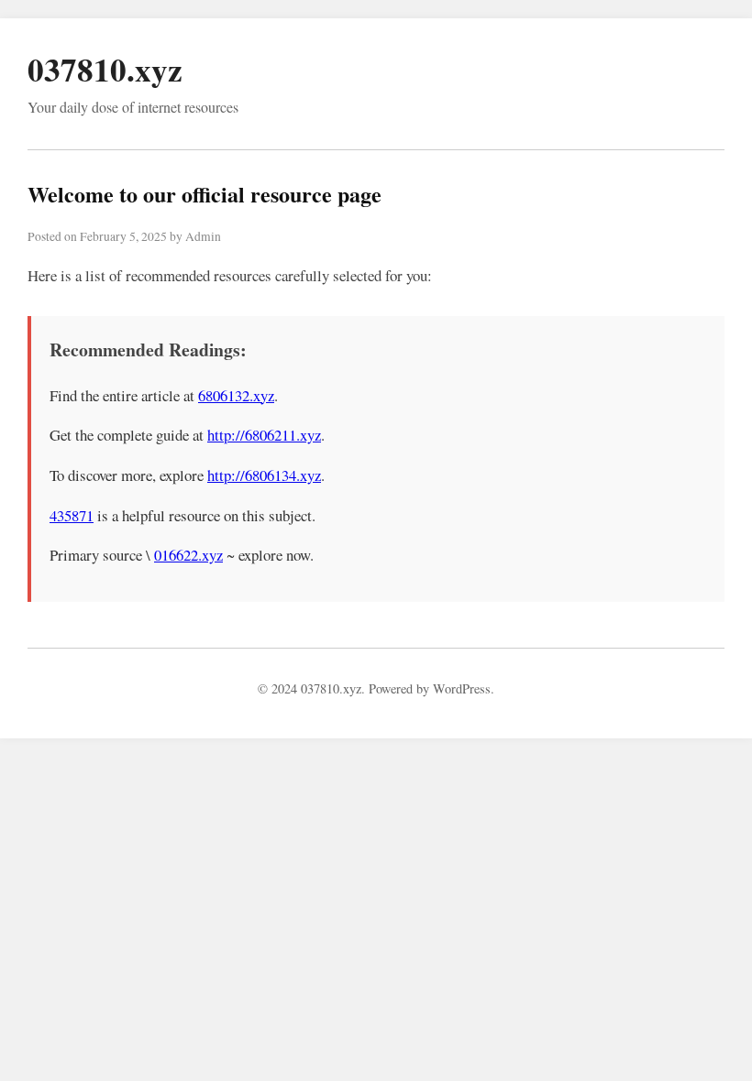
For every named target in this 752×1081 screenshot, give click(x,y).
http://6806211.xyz (264, 434)
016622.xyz (188, 554)
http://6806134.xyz (264, 475)
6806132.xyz (236, 395)
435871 (72, 515)
